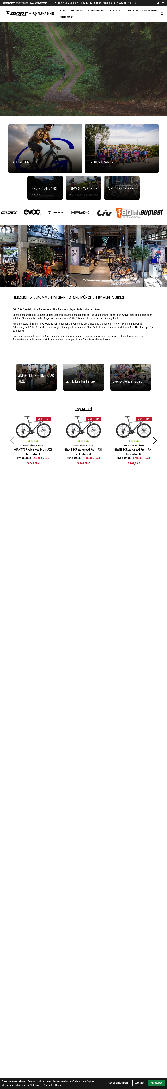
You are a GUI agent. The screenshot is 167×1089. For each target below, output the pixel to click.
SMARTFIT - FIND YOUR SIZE (36, 378)
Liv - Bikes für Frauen (81, 381)
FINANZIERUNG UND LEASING (142, 10)
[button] (155, 440)
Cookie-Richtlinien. (52, 1085)
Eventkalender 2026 (127, 381)
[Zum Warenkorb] (162, 3)
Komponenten (96, 10)
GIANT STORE (66, 17)
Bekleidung (77, 10)
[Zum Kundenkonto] (158, 3)
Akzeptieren (156, 1082)
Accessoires (116, 10)
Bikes (62, 10)
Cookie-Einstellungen (118, 1082)
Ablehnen (139, 1082)
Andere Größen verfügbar (33, 445)
